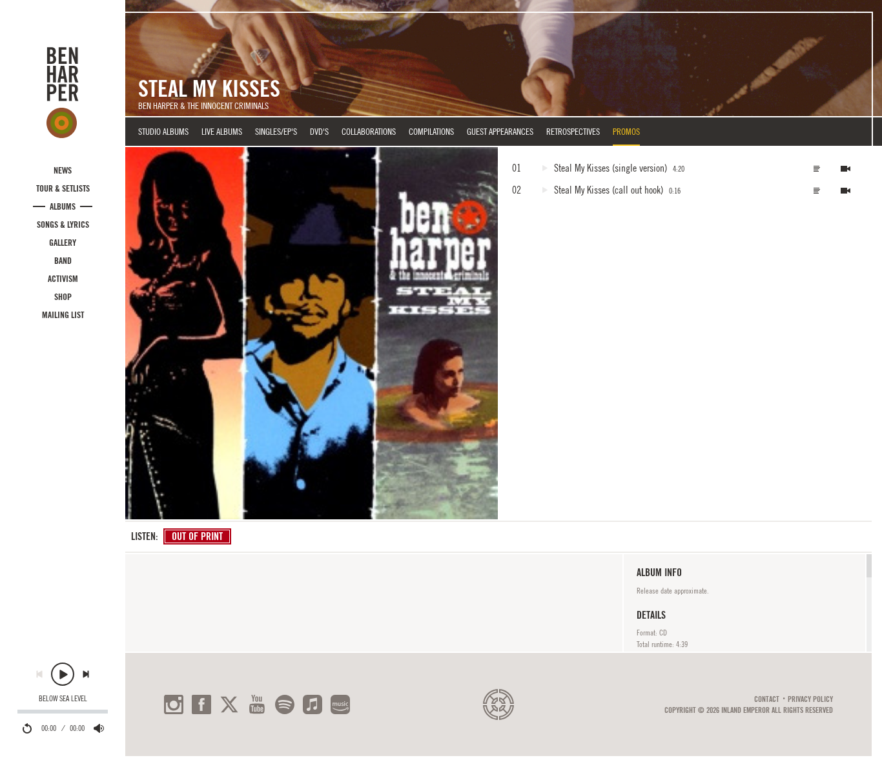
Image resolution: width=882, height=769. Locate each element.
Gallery (62, 242)
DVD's (319, 131)
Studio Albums (163, 131)
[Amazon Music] (340, 704)
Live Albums (221, 131)
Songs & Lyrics (63, 224)
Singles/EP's (276, 131)
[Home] (62, 92)
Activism (63, 279)
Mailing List (63, 315)
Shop (63, 297)
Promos (626, 131)
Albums (63, 206)
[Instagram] (173, 704)
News (63, 170)
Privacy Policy (810, 699)
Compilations (431, 131)
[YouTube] (257, 704)
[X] (229, 704)
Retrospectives (573, 131)
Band (63, 260)
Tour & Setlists (63, 188)
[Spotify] (284, 704)
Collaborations (369, 131)
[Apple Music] (312, 704)
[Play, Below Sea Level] (62, 674)
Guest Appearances (500, 131)
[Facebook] (201, 704)
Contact (766, 699)
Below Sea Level (63, 698)
